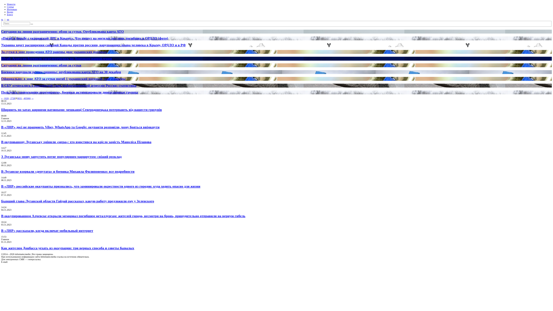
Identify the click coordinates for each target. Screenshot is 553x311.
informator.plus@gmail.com (21, 262)
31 (21, 98)
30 (18, 98)
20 (7, 98)
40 (25, 98)
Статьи (10, 7)
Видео (10, 12)
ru (2, 19)
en (8, 19)
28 (14, 98)
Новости (11, 4)
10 (5, 98)
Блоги (10, 14)
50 (27, 98)
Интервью (12, 9)
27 (11, 98)
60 (29, 98)
